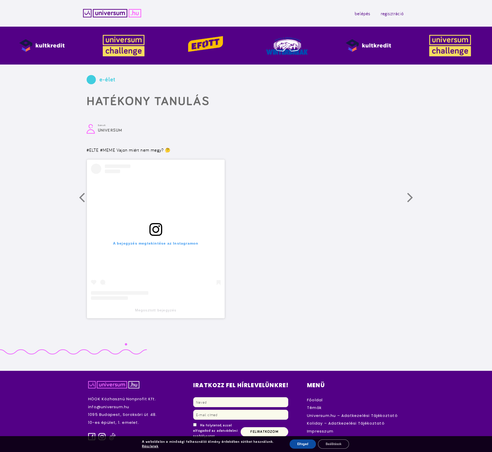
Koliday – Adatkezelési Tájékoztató (346, 423)
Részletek (150, 446)
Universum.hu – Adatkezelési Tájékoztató (352, 415)
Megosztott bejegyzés (156, 310)
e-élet (107, 80)
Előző (84, 198)
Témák (314, 407)
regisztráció (392, 13)
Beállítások (333, 444)
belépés (362, 13)
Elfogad (302, 444)
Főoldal (315, 400)
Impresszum (320, 431)
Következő (412, 198)
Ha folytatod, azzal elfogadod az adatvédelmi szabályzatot (215, 431)
